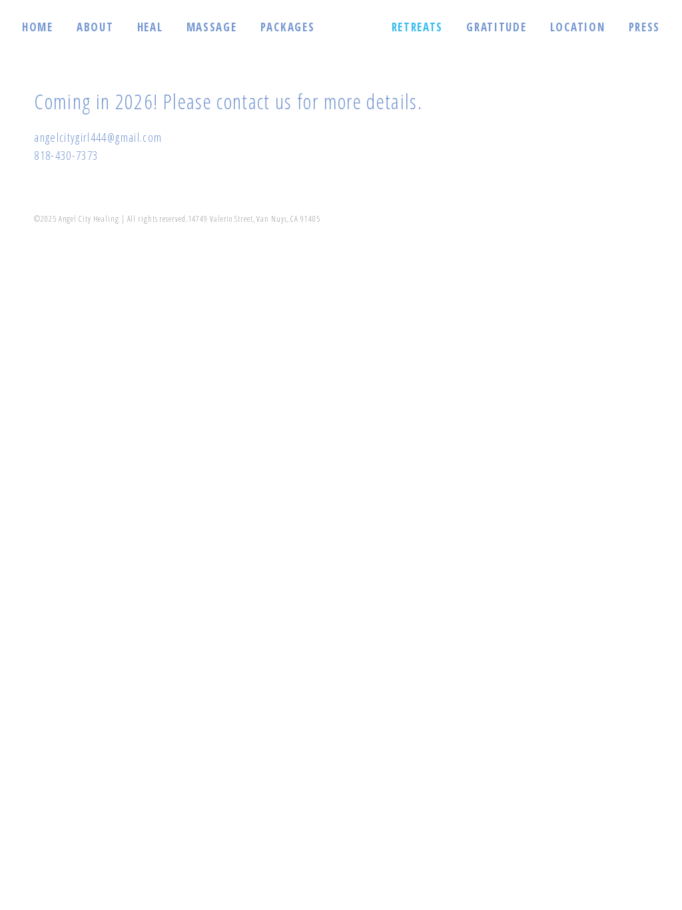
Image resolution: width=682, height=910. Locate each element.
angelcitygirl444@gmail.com (98, 137)
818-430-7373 (66, 155)
